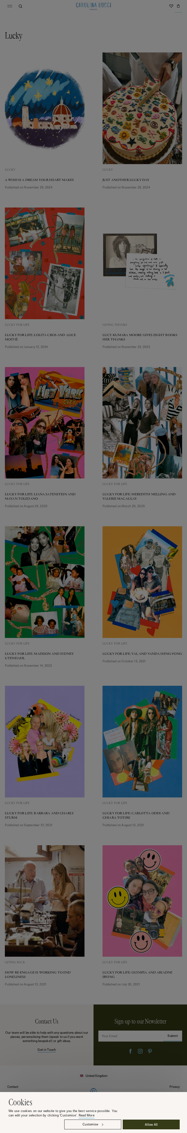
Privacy (174, 1086)
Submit (173, 1035)
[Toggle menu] (9, 6)
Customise (90, 1124)
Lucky (10, 170)
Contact (12, 1086)
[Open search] (20, 6)
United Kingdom (96, 1075)
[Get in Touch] (47, 1034)
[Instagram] (140, 1051)
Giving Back (15, 962)
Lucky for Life (17, 325)
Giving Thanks (115, 325)
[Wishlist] (171, 6)
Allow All (151, 1124)
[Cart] (178, 6)
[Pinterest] (150, 1051)
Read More (86, 1115)
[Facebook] (130, 1051)
